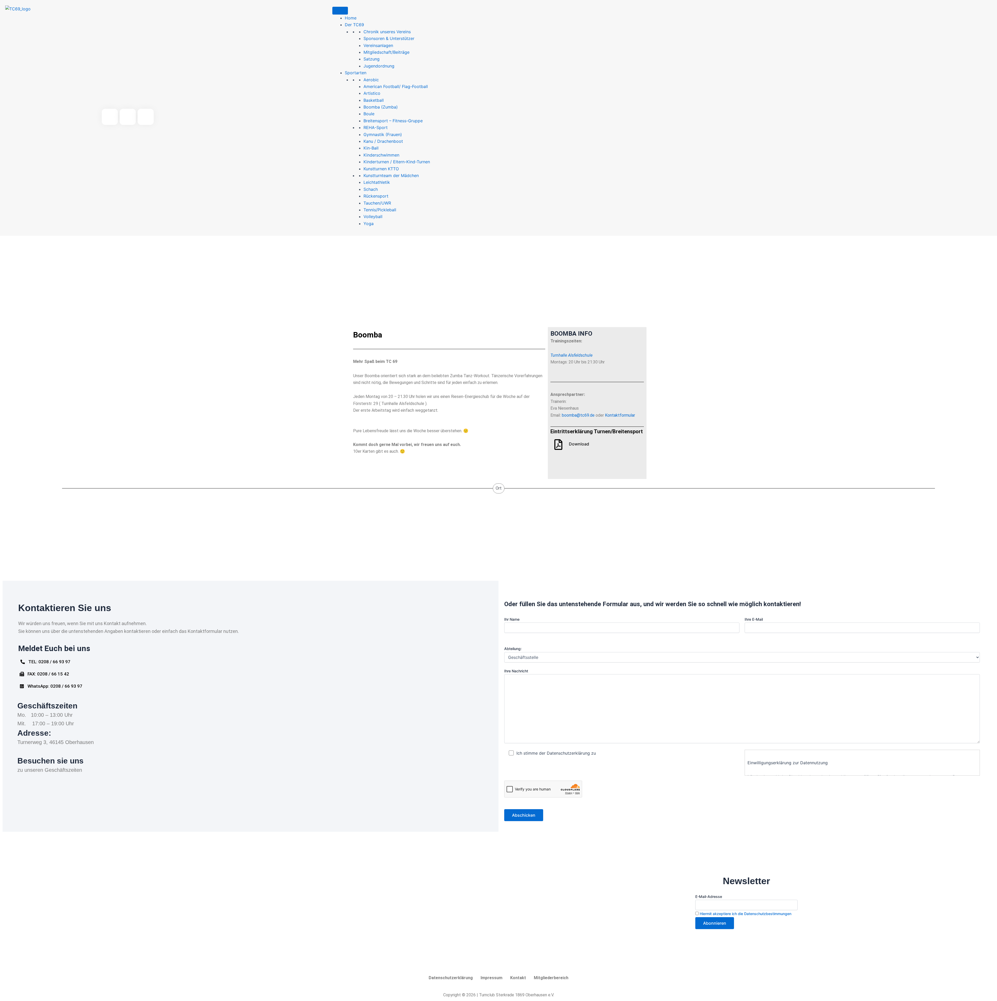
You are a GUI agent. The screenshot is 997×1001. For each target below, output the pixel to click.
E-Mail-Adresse (708, 896)
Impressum (491, 977)
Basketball (373, 100)
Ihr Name (512, 619)
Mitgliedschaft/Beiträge (386, 52)
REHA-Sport (375, 127)
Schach (370, 189)
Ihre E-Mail (754, 619)
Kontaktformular (620, 415)
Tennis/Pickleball (379, 209)
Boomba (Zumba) (380, 107)
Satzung (371, 59)
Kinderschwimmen (381, 155)
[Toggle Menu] (340, 11)
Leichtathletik (376, 182)
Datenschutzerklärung (451, 977)
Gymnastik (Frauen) (382, 134)
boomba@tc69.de (578, 415)
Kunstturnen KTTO (381, 168)
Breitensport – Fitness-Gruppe (393, 120)
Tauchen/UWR (377, 203)
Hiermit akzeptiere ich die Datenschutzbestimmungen (745, 913)
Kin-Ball (371, 148)
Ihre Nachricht (516, 671)
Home (350, 18)
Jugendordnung (378, 66)
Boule (368, 113)
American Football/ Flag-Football (395, 86)
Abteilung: (513, 648)
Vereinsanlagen (378, 45)
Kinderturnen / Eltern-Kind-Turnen (396, 161)
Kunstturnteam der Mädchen (391, 175)
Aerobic (371, 79)
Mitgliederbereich (551, 977)
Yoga (368, 223)
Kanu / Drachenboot (383, 141)
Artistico (371, 93)
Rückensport (375, 196)
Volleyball (372, 216)
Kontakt (518, 977)
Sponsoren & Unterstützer (388, 38)
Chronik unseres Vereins (387, 31)
